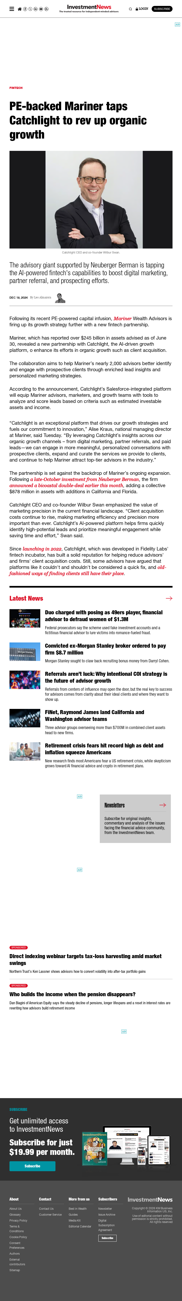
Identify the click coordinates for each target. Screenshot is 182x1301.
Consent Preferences (16, 1245)
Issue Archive (106, 1214)
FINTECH (16, 88)
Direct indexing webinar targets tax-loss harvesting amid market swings (85, 959)
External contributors (17, 1262)
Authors (14, 1253)
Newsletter (105, 1208)
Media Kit (75, 1220)
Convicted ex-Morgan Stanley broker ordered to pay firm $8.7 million (105, 649)
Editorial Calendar (80, 1226)
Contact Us (46, 1208)
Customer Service (50, 1214)
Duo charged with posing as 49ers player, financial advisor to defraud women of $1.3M (104, 616)
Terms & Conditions (16, 1229)
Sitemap (14, 1270)
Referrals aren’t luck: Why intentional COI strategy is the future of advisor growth (106, 677)
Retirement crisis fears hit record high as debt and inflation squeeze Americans (104, 749)
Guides (73, 1214)
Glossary (15, 1214)
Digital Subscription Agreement (106, 1225)
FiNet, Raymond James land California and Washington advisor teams (94, 715)
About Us (15, 1208)
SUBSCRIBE (162, 9)
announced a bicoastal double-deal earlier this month (66, 485)
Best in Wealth (78, 1208)
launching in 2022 (42, 548)
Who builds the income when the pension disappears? (72, 994)
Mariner (123, 318)
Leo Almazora (42, 297)
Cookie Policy (18, 1237)
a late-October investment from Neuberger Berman (84, 479)
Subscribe (32, 1166)
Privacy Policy (18, 1220)
